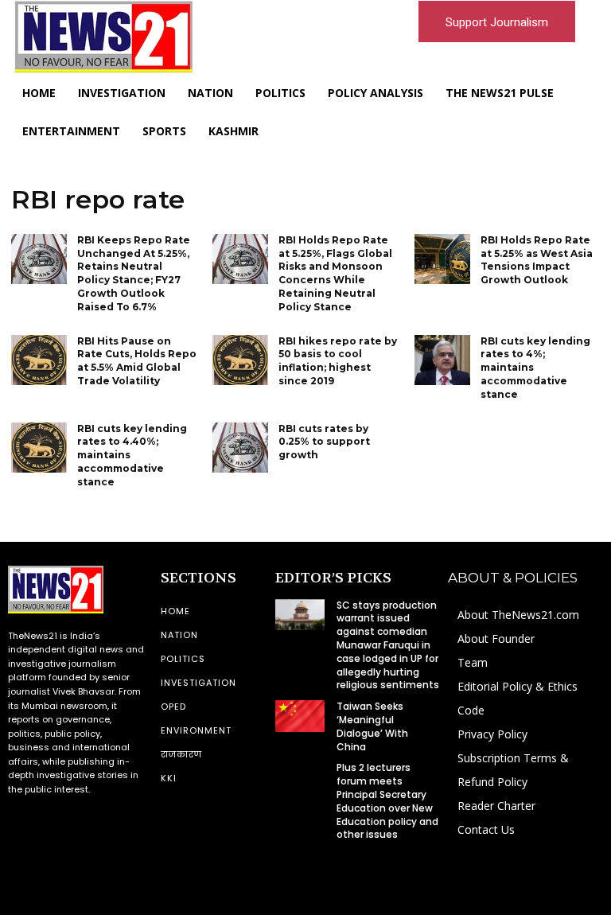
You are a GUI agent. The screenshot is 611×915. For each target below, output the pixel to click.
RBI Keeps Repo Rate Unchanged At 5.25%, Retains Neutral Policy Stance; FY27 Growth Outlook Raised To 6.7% (133, 273)
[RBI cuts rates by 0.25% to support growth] (240, 447)
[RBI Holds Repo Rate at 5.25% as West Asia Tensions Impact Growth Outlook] (442, 259)
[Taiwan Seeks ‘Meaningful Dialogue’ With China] (300, 716)
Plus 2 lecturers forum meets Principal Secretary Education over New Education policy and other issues (387, 801)
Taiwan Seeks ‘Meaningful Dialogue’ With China (372, 726)
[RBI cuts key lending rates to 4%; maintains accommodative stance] (442, 360)
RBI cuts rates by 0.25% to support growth (324, 441)
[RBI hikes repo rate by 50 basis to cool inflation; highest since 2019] (240, 360)
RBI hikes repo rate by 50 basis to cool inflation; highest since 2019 (337, 361)
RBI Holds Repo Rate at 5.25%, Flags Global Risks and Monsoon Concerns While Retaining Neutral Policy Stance (335, 273)
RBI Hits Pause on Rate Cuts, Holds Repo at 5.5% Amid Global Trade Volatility (137, 361)
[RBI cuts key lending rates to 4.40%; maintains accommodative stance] (39, 447)
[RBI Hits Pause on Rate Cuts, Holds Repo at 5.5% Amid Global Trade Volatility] (39, 360)
